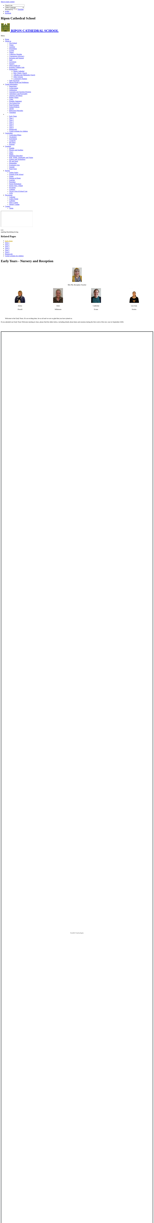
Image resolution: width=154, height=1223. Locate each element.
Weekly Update (14, 204)
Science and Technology (17, 159)
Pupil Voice (13, 169)
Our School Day (14, 103)
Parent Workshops (15, 184)
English (11, 148)
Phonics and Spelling (16, 150)
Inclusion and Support (16, 58)
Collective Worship (15, 54)
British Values (13, 97)
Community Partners (20, 79)
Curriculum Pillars (15, 135)
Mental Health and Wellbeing (19, 82)
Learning (8, 146)
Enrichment (13, 139)
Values (11, 52)
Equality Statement (15, 101)
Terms (11, 208)
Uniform (12, 189)
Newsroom (8, 195)
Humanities (13, 163)
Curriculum (9, 133)
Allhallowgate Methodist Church (24, 75)
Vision (11, 45)
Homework (13, 129)
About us (8, 41)
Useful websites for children (18, 131)
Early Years (13, 116)
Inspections (13, 86)
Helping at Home (15, 178)
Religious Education (16, 156)
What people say (14, 65)
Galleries (12, 201)
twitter (7, 11)
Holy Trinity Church (20, 73)
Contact (7, 206)
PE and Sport (13, 161)
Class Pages (9, 114)
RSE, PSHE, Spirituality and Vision (21, 157)
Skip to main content (7, 2)
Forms (11, 176)
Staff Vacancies (14, 80)
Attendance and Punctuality (18, 94)
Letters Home (13, 199)
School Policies (14, 107)
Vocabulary (13, 137)
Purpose (12, 144)
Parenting (12, 182)
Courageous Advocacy (16, 56)
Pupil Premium (14, 105)
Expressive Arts (14, 165)
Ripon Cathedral (18, 71)
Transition (12, 112)
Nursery (12, 64)
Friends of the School (16, 174)
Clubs (11, 99)
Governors (12, 62)
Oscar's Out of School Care (18, 191)
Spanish (11, 167)
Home (7, 39)
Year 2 (11, 120)
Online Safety (13, 172)
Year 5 (11, 125)
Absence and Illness (15, 95)
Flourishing (13, 49)
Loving (11, 50)
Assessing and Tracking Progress (20, 92)
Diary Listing (13, 202)
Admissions (13, 90)
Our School (13, 43)
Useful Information (11, 84)
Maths (11, 154)
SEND (11, 109)
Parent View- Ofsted (16, 186)
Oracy (11, 152)
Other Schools (18, 77)
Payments (12, 187)
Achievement (13, 88)
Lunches (12, 180)
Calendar (12, 197)
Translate (21, 9)
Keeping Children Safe (16, 67)
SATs (11, 193)
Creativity (12, 141)
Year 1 (11, 118)
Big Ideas (12, 142)
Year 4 (11, 124)
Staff (10, 60)
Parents (7, 171)
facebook (8, 13)
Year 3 (11, 122)
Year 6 (11, 127)
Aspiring (12, 47)
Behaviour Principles (16, 110)
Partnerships (13, 69)
